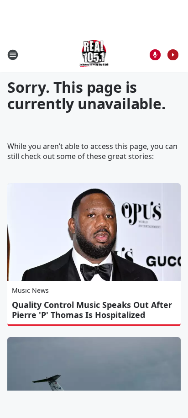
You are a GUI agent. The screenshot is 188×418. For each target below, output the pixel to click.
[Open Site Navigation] (12, 54)
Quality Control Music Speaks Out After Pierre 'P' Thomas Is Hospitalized (92, 310)
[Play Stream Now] (172, 54)
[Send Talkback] (155, 54)
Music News (30, 290)
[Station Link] (94, 54)
